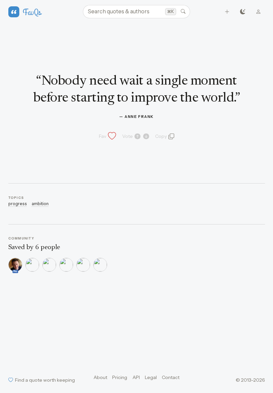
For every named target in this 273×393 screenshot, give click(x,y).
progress (17, 203)
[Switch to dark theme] (242, 11)
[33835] (83, 265)
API (136, 377)
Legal (151, 377)
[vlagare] (32, 265)
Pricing (119, 377)
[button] (107, 136)
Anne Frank (139, 116)
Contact (170, 377)
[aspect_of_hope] (100, 265)
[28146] (66, 265)
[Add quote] (227, 11)
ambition (40, 203)
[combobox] (136, 11)
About (100, 377)
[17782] (49, 265)
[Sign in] (258, 11)
